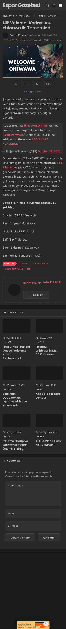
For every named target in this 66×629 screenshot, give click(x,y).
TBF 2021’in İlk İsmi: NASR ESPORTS (49, 443)
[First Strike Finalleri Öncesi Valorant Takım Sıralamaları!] (16, 326)
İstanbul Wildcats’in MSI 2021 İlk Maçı (46, 350)
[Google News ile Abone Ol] (33, 91)
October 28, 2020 (49, 151)
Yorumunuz (15, 485)
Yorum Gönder (20, 537)
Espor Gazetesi (21, 5)
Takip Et (38, 295)
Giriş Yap (49, 537)
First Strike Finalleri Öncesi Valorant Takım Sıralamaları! (16, 352)
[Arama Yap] (47, 5)
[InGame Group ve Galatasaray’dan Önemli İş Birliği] (16, 420)
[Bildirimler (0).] (54, 5)
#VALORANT (11, 144)
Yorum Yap (14, 460)
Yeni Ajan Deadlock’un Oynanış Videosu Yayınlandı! (15, 399)
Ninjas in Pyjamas (14, 269)
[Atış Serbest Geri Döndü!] (50, 373)
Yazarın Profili (52, 281)
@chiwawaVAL (14, 134)
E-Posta (13, 526)
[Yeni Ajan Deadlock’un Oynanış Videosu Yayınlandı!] (16, 373)
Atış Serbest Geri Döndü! (48, 396)
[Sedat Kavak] (14, 290)
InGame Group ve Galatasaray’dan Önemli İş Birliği (15, 445)
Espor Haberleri (40, 263)
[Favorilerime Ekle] (16, 84)
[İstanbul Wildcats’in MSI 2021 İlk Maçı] (50, 326)
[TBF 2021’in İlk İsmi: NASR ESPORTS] (50, 420)
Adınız (12, 513)
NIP (28, 269)
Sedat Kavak (18, 35)
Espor (25, 263)
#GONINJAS (40, 139)
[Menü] (60, 5)
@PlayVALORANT (36, 125)
